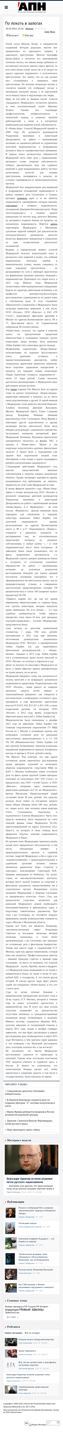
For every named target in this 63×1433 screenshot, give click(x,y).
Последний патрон (28, 1223)
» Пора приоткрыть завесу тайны (22, 1129)
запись (53, 224)
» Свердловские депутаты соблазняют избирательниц (25, 1092)
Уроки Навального (27, 1350)
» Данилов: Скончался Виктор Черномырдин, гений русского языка (29, 1122)
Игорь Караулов (25, 1393)
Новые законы (31, 1309)
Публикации (15, 1201)
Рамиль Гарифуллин (27, 1217)
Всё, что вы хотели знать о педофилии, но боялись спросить (37, 1363)
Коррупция (12, 1309)
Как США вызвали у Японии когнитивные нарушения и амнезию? (36, 1286)
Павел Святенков (13, 1192)
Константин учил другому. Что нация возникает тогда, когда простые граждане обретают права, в (30, 1187)
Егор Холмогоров (25, 1343)
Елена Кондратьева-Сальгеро (30, 1227)
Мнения (29, 28)
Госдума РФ (33, 1306)
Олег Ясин (49, 31)
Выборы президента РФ (16, 1306)
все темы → (13, 1317)
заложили (22, 198)
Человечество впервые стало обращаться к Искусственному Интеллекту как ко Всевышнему (34, 1257)
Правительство (12, 1312)
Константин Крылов (26, 1368)
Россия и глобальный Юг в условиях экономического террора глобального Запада (37, 1210)
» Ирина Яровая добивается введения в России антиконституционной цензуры (29, 1113)
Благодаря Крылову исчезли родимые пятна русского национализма (30, 1180)
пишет (13, 389)
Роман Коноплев (25, 1273)
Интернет (44, 1306)
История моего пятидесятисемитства (36, 1339)
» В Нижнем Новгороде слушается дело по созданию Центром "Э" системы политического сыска (30, 1102)
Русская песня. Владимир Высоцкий (36, 1269)
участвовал (11, 205)
